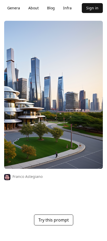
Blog (51, 7)
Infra (67, 7)
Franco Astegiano (27, 176)
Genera (13, 7)
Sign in (92, 7)
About (33, 7)
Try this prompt (53, 220)
